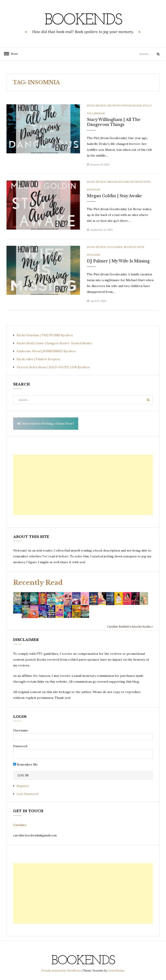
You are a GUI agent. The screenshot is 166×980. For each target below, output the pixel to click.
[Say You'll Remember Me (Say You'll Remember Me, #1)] (59, 598)
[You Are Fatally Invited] (85, 611)
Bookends (83, 20)
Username (20, 730)
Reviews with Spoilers (124, 105)
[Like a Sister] (135, 598)
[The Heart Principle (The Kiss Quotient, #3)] (127, 598)
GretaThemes (116, 970)
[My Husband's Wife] (26, 598)
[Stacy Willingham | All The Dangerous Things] (43, 128)
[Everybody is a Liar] (17, 609)
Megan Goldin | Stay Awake (114, 195)
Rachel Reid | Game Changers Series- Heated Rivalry (54, 343)
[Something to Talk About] (101, 598)
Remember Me (27, 764)
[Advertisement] (83, 485)
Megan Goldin (118, 181)
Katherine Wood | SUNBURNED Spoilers (46, 351)
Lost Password (27, 794)
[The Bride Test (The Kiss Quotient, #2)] (118, 598)
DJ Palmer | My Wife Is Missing (118, 261)
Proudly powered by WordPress (61, 970)
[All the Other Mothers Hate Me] (51, 611)
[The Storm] (17, 598)
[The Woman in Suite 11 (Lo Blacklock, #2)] (51, 598)
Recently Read (38, 583)
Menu (13, 53)
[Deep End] (68, 611)
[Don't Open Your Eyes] (42, 598)
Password (20, 746)
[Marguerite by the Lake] (34, 598)
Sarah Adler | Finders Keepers (38, 359)
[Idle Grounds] (26, 611)
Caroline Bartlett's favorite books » (130, 626)
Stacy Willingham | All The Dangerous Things (113, 122)
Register (23, 786)
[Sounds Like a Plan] (93, 598)
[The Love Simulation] (34, 611)
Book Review (96, 105)
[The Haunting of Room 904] (110, 598)
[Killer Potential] (59, 611)
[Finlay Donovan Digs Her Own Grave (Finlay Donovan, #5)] (42, 611)
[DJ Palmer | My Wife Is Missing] (43, 270)
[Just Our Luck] (68, 598)
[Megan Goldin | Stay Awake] (43, 205)
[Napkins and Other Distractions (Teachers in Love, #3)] (85, 598)
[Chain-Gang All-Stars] (76, 611)
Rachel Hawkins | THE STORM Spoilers (45, 335)
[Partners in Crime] (76, 598)
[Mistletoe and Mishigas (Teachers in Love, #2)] (144, 598)
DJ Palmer (114, 247)
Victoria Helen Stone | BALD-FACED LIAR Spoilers (53, 367)
